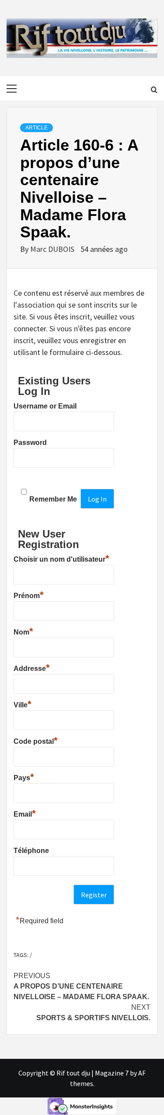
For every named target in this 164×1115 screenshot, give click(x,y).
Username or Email (45, 406)
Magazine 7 (112, 1072)
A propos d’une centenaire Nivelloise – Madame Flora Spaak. (81, 986)
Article (36, 128)
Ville (22, 704)
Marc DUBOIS (53, 249)
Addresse (32, 667)
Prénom (29, 594)
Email (25, 813)
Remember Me (53, 499)
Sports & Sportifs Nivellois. (93, 1013)
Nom (23, 631)
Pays (24, 777)
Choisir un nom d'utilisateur (61, 558)
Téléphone (31, 850)
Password (30, 442)
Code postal (36, 740)
